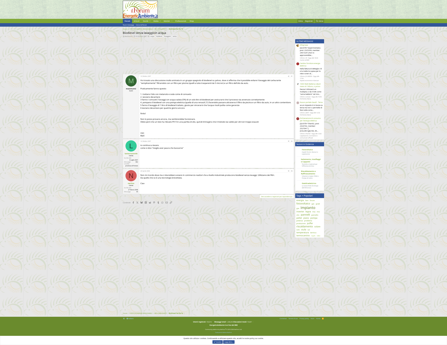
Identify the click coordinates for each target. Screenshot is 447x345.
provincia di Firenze (131, 166)
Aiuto (312, 318)
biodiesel (159, 36)
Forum (127, 21)
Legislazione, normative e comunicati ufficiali (308, 137)
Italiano (131, 318)
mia (313, 211)
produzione (301, 223)
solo (298, 229)
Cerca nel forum (141, 25)
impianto (308, 207)
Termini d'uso (293, 318)
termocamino (303, 235)
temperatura (302, 232)
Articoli (136, 21)
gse (297, 208)
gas (313, 204)
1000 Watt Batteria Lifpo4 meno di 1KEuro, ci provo (310, 85)
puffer (310, 223)
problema (308, 220)
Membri (167, 21)
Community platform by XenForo (223, 329)
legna (308, 211)
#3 (292, 171)
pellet (299, 218)
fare (306, 200)
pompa (313, 218)
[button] (150, 21)
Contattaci (283, 318)
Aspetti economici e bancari (309, 80)
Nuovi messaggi (128, 25)
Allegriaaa (304, 45)
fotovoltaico (303, 203)
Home (318, 318)
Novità (145, 21)
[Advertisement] (192, 55)
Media (155, 21)
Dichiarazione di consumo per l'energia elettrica (310, 119)
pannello (314, 215)
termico (313, 232)
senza (175, 36)
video (318, 236)
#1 (292, 76)
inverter (300, 211)
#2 (292, 141)
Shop (192, 21)
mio (318, 211)
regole (313, 236)
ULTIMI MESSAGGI (304, 41)
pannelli (305, 214)
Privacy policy (304, 318)
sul (309, 229)
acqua (152, 36)
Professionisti (180, 21)
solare (317, 226)
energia (300, 200)
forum (312, 200)
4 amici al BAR (304, 60)
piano (306, 218)
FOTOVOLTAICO (305, 99)
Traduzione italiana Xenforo (223, 332)
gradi (318, 204)
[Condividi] (288, 76)
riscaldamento (304, 226)
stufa (303, 229)
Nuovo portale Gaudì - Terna (311, 102)
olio (297, 215)
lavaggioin (167, 36)
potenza (299, 220)
